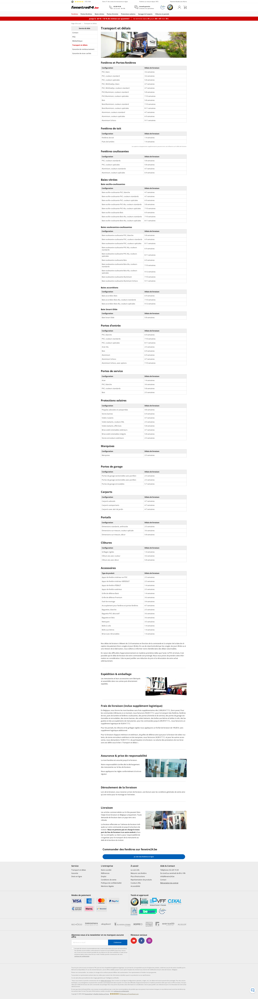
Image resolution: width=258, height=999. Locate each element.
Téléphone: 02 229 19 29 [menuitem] (169, 870)
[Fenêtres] (79, 14)
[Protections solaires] (136, 14)
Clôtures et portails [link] (162, 14)
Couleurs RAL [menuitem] (136, 883)
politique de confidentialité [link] (121, 991)
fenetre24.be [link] (88, 994)
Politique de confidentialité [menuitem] (111, 883)
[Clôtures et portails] (170, 14)
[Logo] (85, 7)
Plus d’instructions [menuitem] (138, 876)
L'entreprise (107, 866)
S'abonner (118, 942)
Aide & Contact (167, 866)
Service (75, 866)
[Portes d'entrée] (119, 14)
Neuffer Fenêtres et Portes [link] (101, 994)
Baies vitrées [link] (99, 14)
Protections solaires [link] (128, 14)
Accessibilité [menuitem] (135, 886)
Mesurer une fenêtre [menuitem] (138, 873)
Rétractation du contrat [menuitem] (169, 883)
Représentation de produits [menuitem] (141, 880)
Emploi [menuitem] (103, 876)
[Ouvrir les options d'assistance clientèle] (252, 990)
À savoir (135, 866)
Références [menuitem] (105, 873)
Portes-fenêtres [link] (86, 14)
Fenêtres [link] (74, 14)
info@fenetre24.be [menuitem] (167, 876)
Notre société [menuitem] (106, 870)
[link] (81, 2)
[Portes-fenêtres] (93, 14)
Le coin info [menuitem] (135, 870)
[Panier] (185, 7)
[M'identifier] (179, 7)
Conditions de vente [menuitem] (108, 880)
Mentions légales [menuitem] (107, 886)
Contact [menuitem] (163, 880)
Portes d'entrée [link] (112, 14)
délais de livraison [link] (106, 980)
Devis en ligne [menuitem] (76, 876)
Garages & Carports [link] (145, 14)
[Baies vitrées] (105, 14)
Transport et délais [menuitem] (78, 870)
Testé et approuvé (140, 895)
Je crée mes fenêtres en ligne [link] (144, 857)
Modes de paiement (81, 895)
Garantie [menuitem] (74, 873)
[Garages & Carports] (153, 14)
